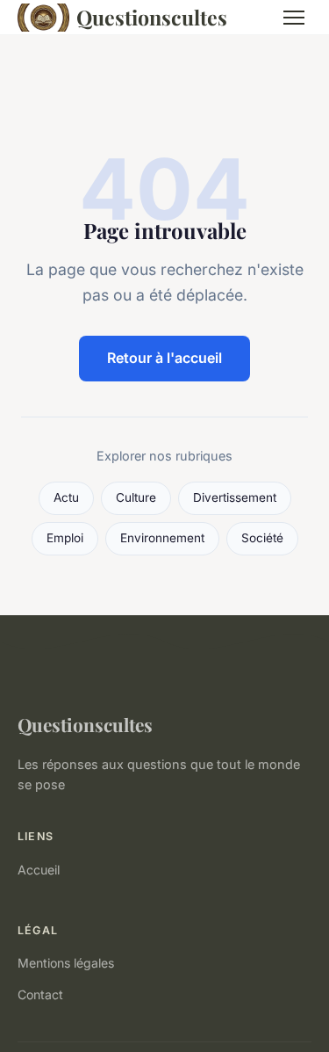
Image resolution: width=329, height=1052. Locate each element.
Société (262, 538)
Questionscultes (151, 17)
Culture (136, 497)
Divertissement (234, 497)
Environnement (162, 538)
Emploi (64, 538)
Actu (66, 497)
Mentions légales (66, 962)
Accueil (39, 869)
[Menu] (293, 18)
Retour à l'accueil (164, 357)
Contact (40, 994)
